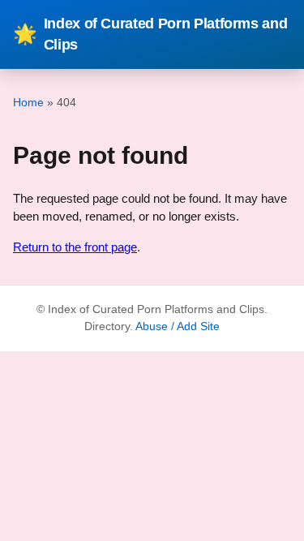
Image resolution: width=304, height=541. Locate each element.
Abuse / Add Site (177, 326)
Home (28, 102)
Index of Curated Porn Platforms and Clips (150, 34)
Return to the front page (75, 247)
